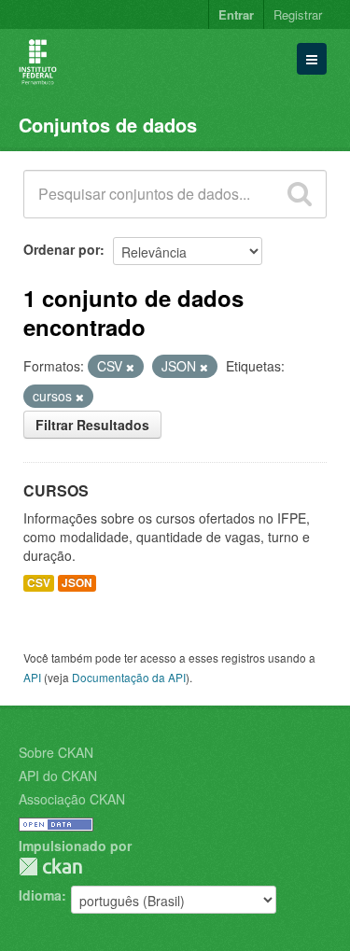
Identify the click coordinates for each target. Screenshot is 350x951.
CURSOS (56, 490)
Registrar (297, 14)
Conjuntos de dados (108, 124)
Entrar (236, 14)
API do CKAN (58, 775)
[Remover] (130, 366)
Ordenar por (61, 249)
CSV (38, 583)
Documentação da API (129, 677)
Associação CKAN (72, 799)
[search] (300, 194)
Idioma (40, 895)
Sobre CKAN (56, 752)
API (32, 677)
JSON (77, 583)
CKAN (50, 866)
